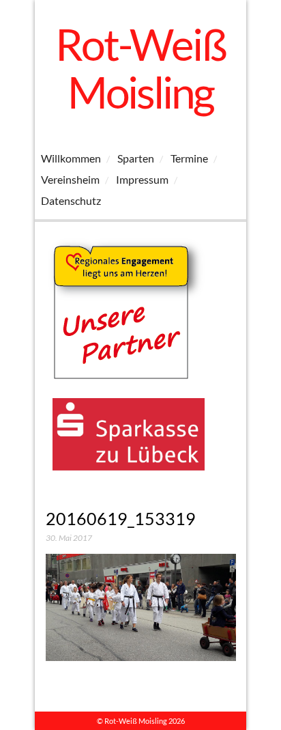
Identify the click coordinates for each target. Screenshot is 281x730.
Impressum (142, 179)
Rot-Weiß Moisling (140, 68)
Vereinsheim (70, 179)
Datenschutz (71, 200)
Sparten (135, 158)
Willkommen (71, 158)
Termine (189, 158)
